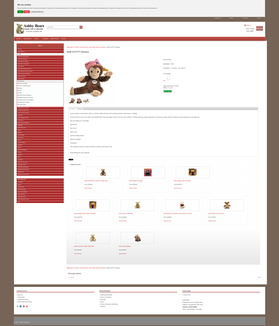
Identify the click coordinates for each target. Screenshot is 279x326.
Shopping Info (217, 18)
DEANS (19, 140)
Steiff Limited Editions (22, 59)
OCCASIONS (20, 137)
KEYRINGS (20, 159)
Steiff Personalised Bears (23, 110)
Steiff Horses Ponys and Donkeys (24, 95)
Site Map (102, 299)
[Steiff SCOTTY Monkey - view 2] (79, 101)
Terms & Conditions (106, 297)
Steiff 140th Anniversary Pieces (24, 68)
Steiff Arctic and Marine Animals (24, 85)
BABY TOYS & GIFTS (22, 162)
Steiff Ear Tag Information (23, 122)
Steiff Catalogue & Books (23, 117)
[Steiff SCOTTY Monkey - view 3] (86, 101)
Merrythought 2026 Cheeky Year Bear (85, 213)
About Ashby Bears (22, 189)
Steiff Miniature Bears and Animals (25, 71)
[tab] (73, 109)
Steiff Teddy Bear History (25, 302)
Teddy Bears (70, 47)
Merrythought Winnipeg (135, 180)
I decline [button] (27, 11)
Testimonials (245, 18)
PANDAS (20, 152)
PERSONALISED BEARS (23, 167)
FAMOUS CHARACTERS (23, 169)
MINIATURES (21, 172)
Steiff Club (20, 115)
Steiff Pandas (21, 66)
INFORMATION (22, 179)
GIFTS (19, 157)
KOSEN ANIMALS (22, 142)
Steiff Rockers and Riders (23, 107)
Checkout (259, 29)
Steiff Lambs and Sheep (22, 83)
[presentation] (73, 109)
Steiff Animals (84, 47)
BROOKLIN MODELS (22, 149)
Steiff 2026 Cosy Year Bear (216, 213)
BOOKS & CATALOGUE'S (23, 174)
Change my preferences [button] (37, 11)
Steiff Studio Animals (21, 104)
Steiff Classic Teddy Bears (23, 63)
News (102, 302)
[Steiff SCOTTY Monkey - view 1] (72, 101)
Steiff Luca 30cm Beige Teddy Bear (84, 246)
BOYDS (19, 147)
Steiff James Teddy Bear (126, 213)
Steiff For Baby (21, 78)
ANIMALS (20, 154)
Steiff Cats (19, 90)
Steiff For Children (22, 76)
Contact (259, 18)
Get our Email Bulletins (23, 191)
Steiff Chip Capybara (125, 246)
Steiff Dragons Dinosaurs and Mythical (25, 99)
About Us (20, 295)
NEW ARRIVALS (27, 38)
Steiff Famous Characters (23, 112)
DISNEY (64, 38)
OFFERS (18, 38)
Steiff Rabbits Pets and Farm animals (25, 97)
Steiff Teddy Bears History (23, 199)
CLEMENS (20, 145)
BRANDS (20, 132)
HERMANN (45, 38)
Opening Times (21, 187)
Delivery (231, 18)
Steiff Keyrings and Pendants (24, 73)
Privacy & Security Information (109, 304)
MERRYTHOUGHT (54, 38)
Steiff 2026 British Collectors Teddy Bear (96, 180)
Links (19, 201)
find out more (88, 188)
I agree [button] (20, 11)
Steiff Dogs (19, 88)
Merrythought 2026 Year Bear (182, 180)
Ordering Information (106, 295)
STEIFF (36, 38)
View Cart (259, 27)
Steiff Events (21, 120)
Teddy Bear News (21, 194)
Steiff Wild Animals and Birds (97, 47)
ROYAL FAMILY (21, 135)
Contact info (186, 295)
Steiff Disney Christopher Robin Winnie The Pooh (178, 213)
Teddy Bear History (22, 196)
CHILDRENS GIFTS (22, 164)
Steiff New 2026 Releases (23, 56)
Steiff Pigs (19, 92)
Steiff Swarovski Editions (23, 61)
